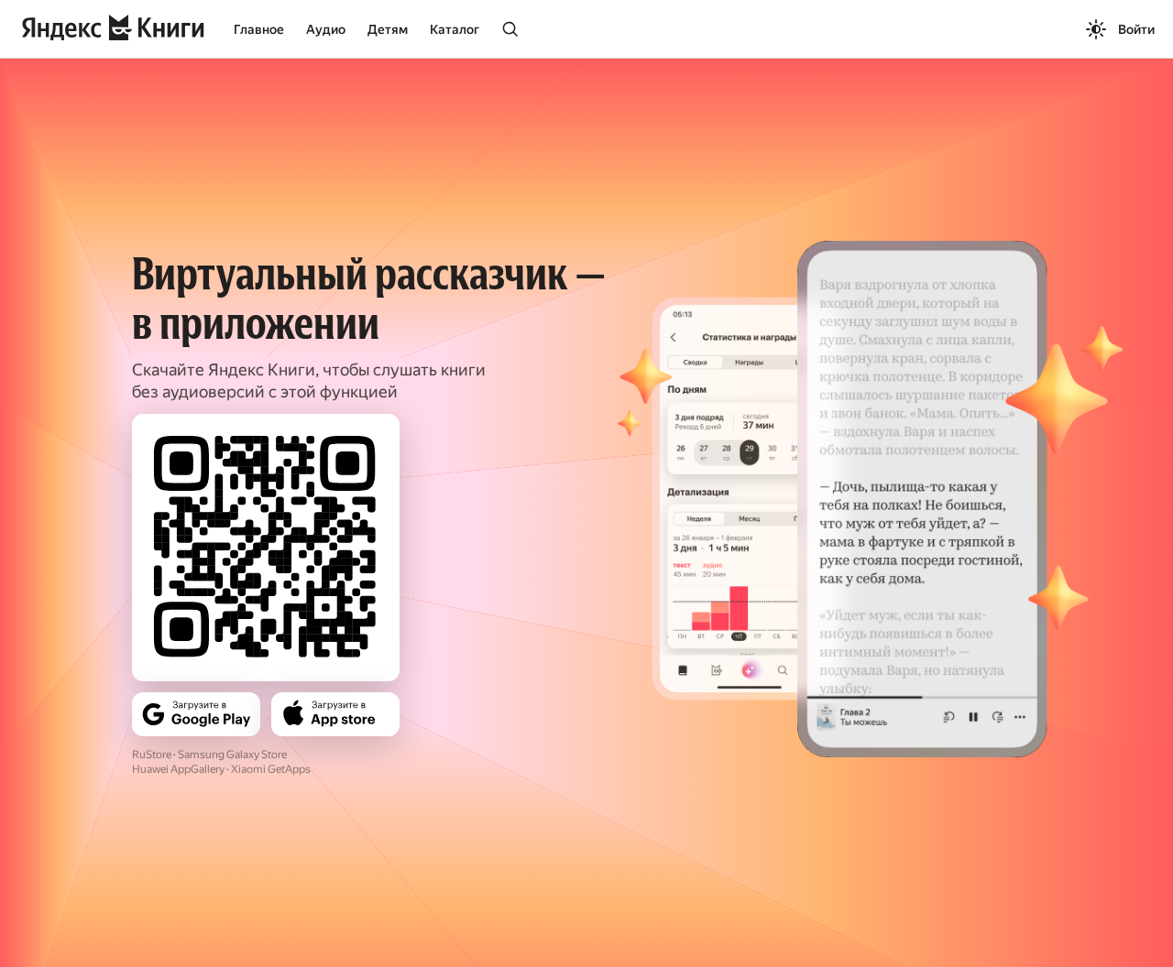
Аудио (325, 29)
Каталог (454, 29)
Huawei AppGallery (178, 769)
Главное (259, 29)
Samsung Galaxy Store (232, 754)
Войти (1136, 29)
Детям (387, 29)
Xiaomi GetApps (271, 769)
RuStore (151, 754)
